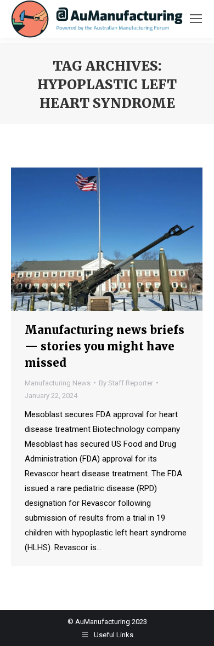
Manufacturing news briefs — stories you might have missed (104, 346)
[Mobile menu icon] (196, 18)
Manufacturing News (58, 383)
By (126, 383)
